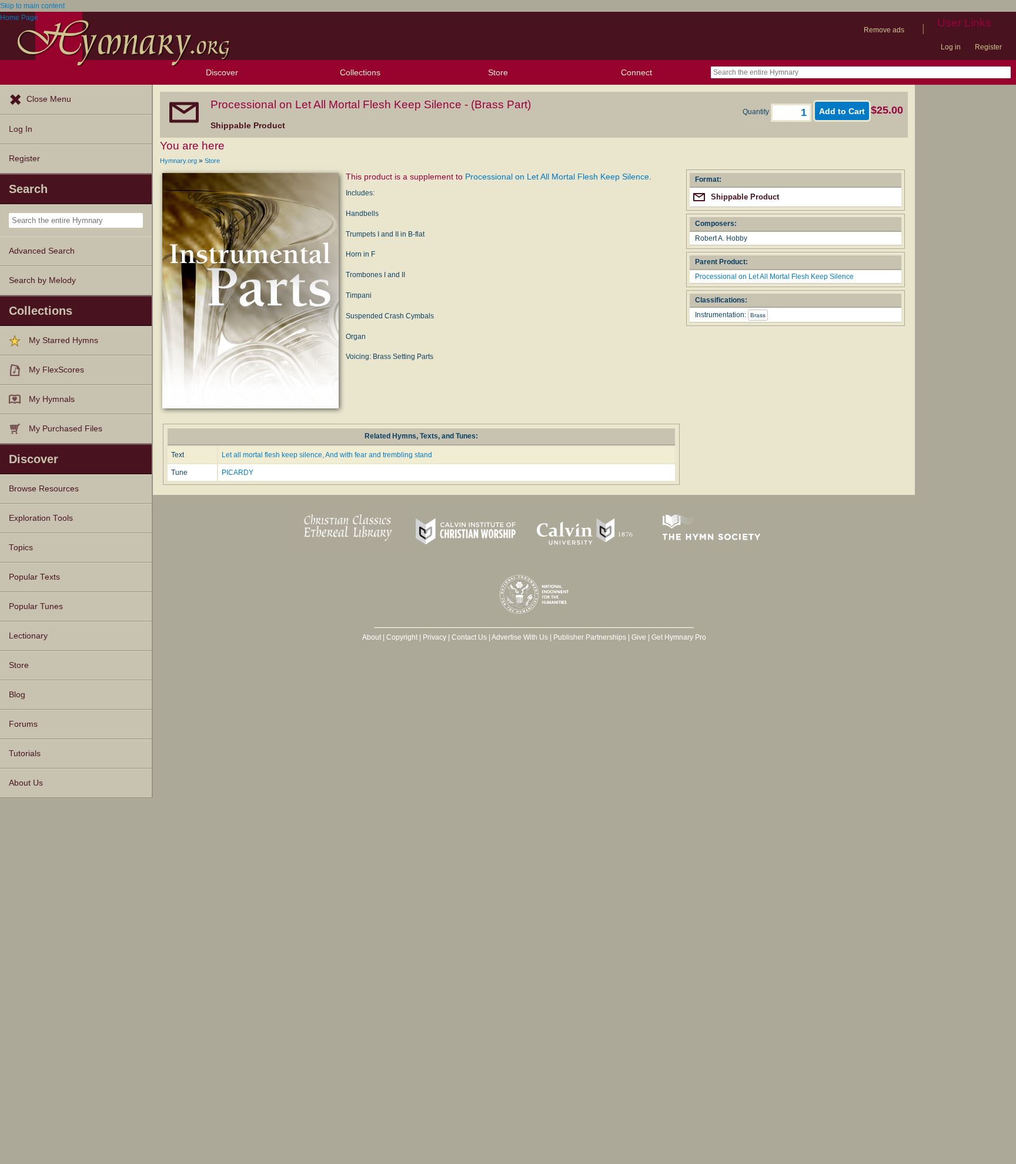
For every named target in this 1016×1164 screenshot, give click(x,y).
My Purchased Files (65, 428)
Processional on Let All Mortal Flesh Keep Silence (557, 176)
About (371, 637)
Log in (951, 47)
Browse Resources (44, 488)
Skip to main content (32, 6)
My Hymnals (52, 399)
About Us (26, 783)
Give (638, 637)
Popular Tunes (36, 606)
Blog (17, 694)
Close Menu (48, 99)
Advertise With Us (520, 637)
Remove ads (884, 30)
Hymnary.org (178, 160)
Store (498, 72)
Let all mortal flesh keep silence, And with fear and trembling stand (327, 455)
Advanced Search (42, 251)
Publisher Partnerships (589, 637)
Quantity (757, 112)
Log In (20, 129)
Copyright (401, 637)
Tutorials (25, 753)
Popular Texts (34, 577)
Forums (23, 724)
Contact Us (469, 637)
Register (988, 47)
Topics (21, 547)
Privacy (434, 637)
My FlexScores (56, 369)
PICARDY (237, 472)
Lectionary (28, 635)
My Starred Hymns (63, 340)
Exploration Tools (41, 518)
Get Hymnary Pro (678, 637)
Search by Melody (42, 280)
